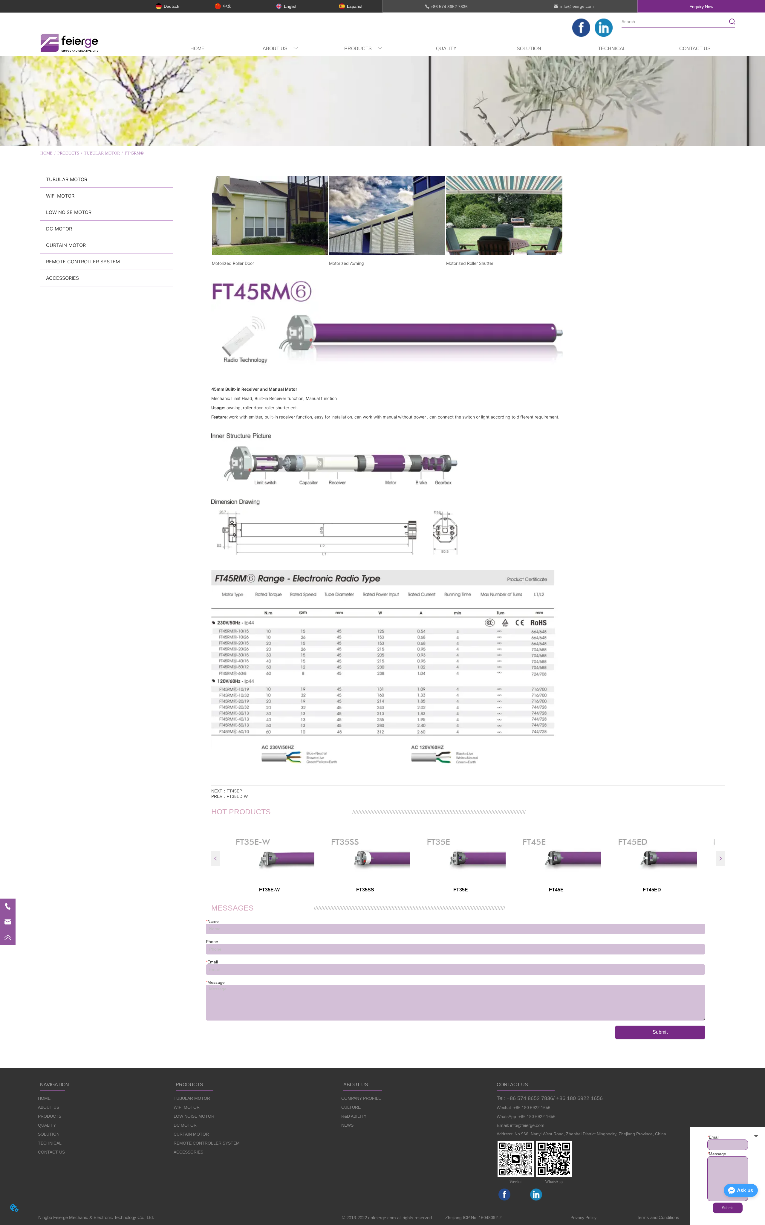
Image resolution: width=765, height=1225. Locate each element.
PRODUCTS (68, 153)
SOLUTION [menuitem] (529, 48)
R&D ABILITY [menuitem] (457, 138)
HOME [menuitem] (197, 48)
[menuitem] (280, 48)
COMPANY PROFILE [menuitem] (307, 138)
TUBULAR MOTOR (102, 153)
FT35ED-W (237, 796)
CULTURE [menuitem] (382, 138)
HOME (46, 153)
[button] (280, 48)
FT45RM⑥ (134, 153)
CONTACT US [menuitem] (695, 48)
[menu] (446, 48)
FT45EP (234, 791)
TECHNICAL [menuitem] (612, 48)
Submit (660, 1032)
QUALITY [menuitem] (446, 48)
